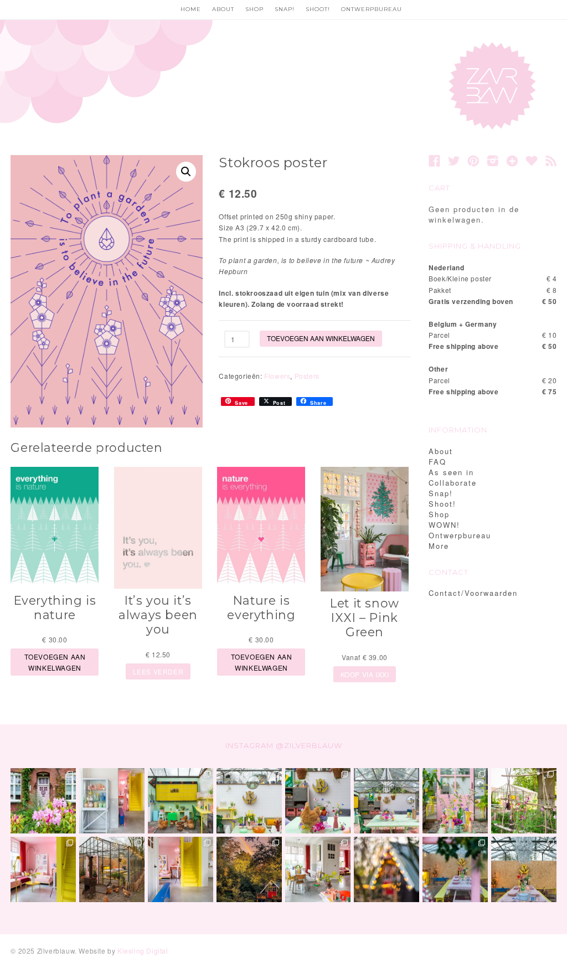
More (439, 545)
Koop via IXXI (365, 674)
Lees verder (158, 671)
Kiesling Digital (142, 950)
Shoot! (318, 9)
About (223, 9)
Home (191, 9)
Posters (307, 375)
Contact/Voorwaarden (473, 593)
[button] (186, 172)
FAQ (437, 461)
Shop (254, 9)
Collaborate (453, 482)
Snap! (285, 9)
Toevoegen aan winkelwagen (321, 338)
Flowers (277, 375)
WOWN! (444, 524)
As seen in (451, 472)
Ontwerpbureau (371, 9)
